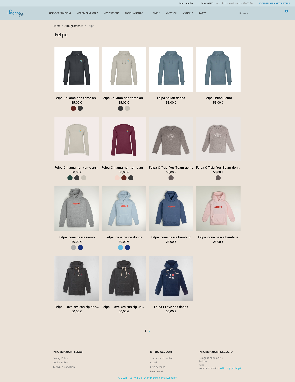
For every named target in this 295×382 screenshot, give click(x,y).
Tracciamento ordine (161, 358)
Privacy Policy (60, 358)
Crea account (157, 367)
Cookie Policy (60, 362)
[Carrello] (285, 13)
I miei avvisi (156, 371)
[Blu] (80, 247)
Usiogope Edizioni (60, 13)
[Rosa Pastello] (117, 177)
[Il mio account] (279, 13)
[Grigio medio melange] (171, 177)
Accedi (153, 362)
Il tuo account (162, 352)
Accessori (171, 13)
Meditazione (111, 13)
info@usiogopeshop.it (229, 368)
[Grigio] (73, 247)
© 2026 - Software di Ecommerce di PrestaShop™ (147, 377)
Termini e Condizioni (64, 367)
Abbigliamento (134, 13)
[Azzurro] (120, 247)
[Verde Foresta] (70, 177)
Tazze (202, 13)
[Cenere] (127, 108)
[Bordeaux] (73, 108)
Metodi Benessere (87, 13)
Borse (156, 13)
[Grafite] (80, 108)
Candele (188, 13)
